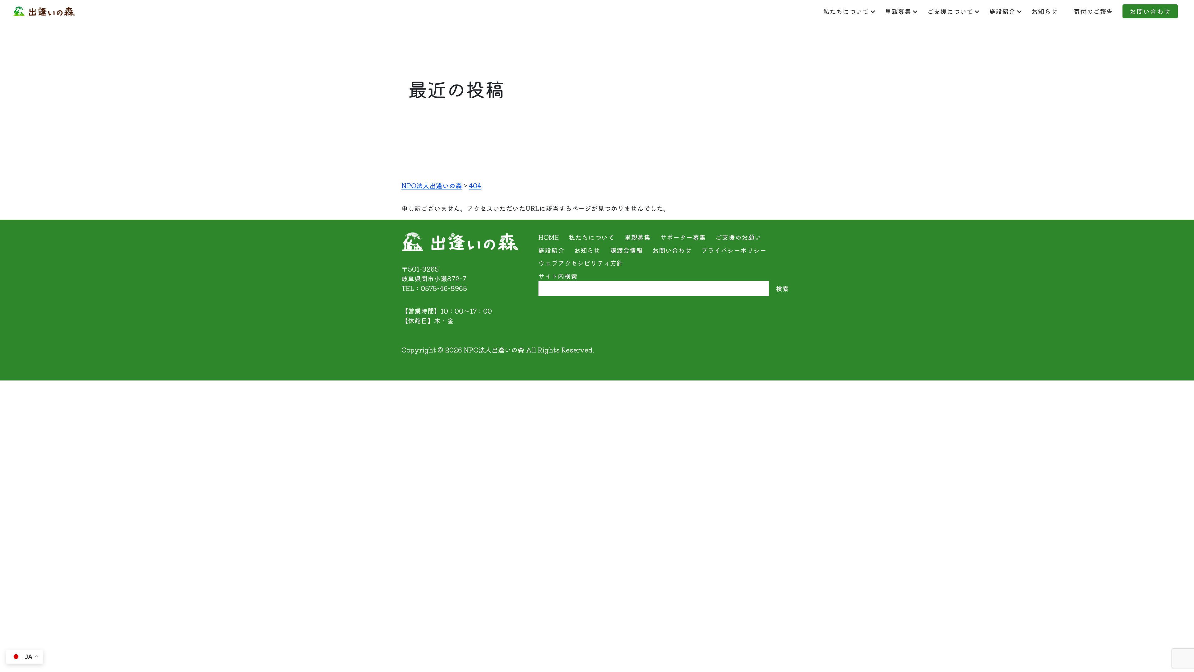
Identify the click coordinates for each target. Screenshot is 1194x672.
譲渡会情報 (626, 250)
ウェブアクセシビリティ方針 (580, 263)
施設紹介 (1002, 11)
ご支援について (950, 11)
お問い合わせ (1150, 11)
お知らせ (1044, 11)
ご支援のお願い (738, 237)
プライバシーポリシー (733, 250)
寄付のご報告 (1093, 11)
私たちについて (846, 11)
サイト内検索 (557, 276)
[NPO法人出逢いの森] (44, 11)
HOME (548, 237)
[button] (1175, 654)
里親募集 (898, 11)
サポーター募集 (683, 237)
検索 (782, 288)
